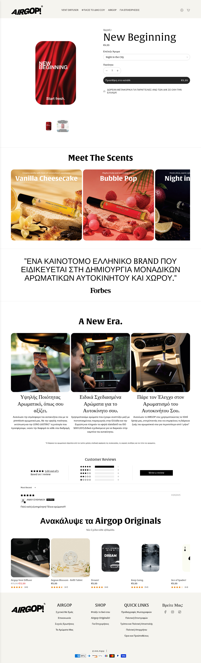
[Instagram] (172, 612)
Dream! (95, 580)
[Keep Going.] (150, 557)
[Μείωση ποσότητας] (106, 70)
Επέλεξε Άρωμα (111, 51)
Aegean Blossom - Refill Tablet (66, 580)
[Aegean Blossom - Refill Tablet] (70, 557)
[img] (27, 495)
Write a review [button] (156, 472)
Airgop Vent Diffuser (21, 580)
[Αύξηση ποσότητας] (117, 70)
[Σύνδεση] (182, 10)
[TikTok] (179, 612)
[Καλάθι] (188, 10)
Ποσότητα (108, 64)
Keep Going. (137, 580)
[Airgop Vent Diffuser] (30, 557)
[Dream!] (110, 557)
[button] (14, 73)
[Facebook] (165, 612)
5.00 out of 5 (52, 471)
